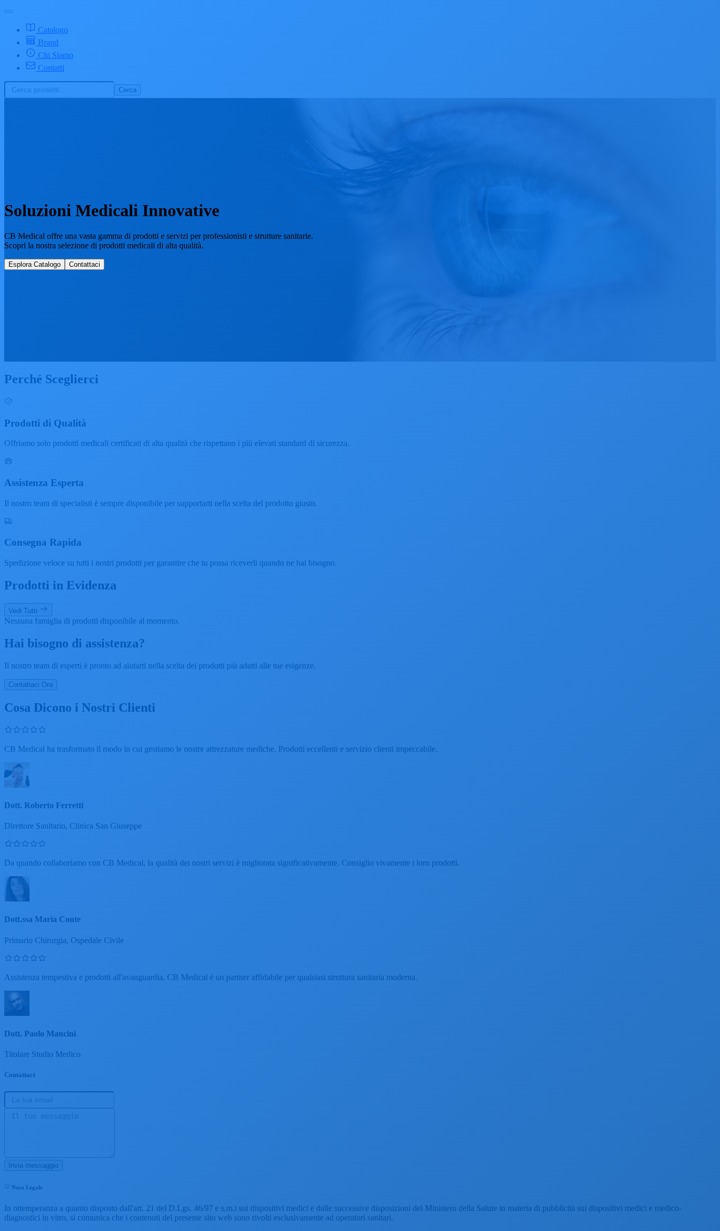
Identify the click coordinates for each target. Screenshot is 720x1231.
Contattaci (84, 264)
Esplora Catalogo (34, 264)
